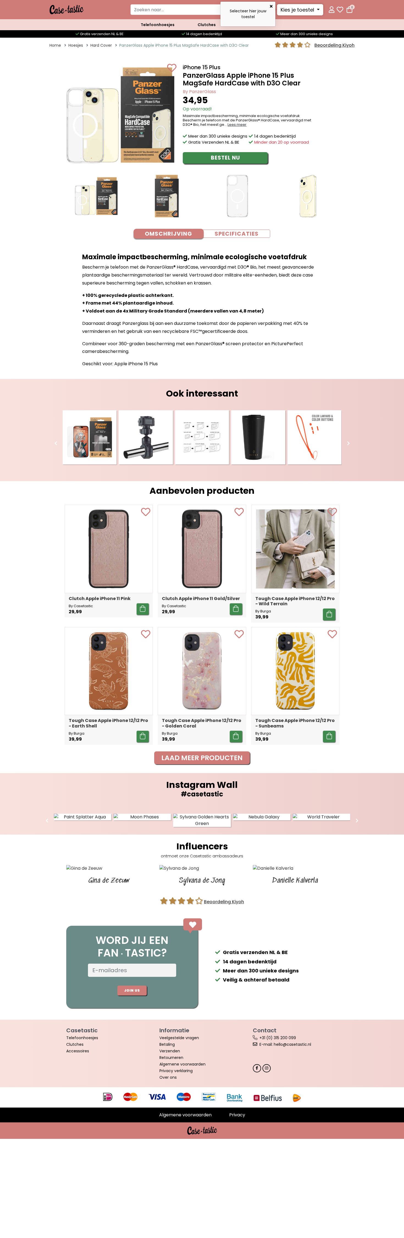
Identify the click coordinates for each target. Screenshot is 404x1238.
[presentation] (55, 443)
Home (55, 45)
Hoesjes (75, 45)
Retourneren (171, 1057)
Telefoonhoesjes (158, 24)
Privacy (237, 1115)
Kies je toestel (298, 9)
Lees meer (237, 124)
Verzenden (169, 1051)
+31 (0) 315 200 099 (277, 1038)
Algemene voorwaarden (182, 1064)
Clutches (207, 24)
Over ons (168, 1077)
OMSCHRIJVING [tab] (168, 234)
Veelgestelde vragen (179, 1038)
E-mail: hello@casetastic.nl (285, 1044)
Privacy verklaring (176, 1071)
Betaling (167, 1044)
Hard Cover (101, 45)
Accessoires (77, 1051)
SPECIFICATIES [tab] (237, 234)
